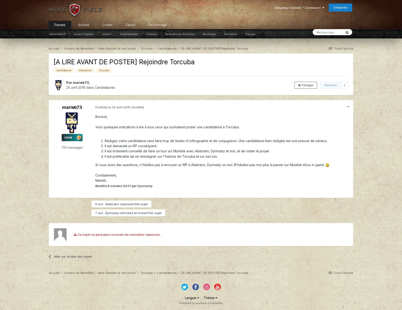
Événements (129, 34)
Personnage (157, 25)
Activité (83, 25)
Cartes (130, 25)
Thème (209, 298)
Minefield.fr (57, 34)
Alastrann (112, 204)
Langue (191, 298)
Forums (59, 25)
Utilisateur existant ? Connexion (298, 8)
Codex (107, 25)
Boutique (209, 34)
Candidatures (105, 87)
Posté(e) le (112, 107)
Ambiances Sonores (180, 34)
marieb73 (81, 83)
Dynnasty (112, 213)
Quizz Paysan (84, 34)
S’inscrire (340, 7)
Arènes (152, 34)
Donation (230, 34)
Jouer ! (107, 34)
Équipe (250, 34)
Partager (306, 85)
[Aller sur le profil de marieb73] (59, 85)
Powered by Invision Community (201, 303)
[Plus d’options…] (348, 107)
